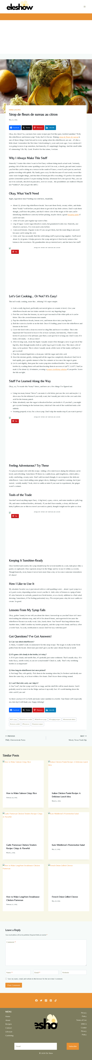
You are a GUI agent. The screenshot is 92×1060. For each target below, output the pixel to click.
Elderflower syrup (40, 719)
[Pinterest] (50, 1000)
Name (9, 972)
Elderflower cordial (26, 719)
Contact (8, 1028)
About (7, 1020)
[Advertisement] (46, 37)
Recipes (18, 110)
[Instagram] (46, 1000)
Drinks (11, 110)
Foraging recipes (54, 719)
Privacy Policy (84, 1014)
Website (65, 972)
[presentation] (23, 774)
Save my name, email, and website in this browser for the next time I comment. (35, 979)
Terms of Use (81, 1020)
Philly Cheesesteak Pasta (15, 738)
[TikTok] (55, 1000)
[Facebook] (36, 1000)
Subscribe (73, 1046)
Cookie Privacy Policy (84, 1031)
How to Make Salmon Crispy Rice (21, 793)
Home (7, 1016)
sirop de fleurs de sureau (68, 137)
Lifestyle (8, 1032)
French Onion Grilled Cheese (65, 896)
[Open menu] (84, 6)
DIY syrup (13, 719)
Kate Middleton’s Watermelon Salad (68, 845)
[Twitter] (41, 1000)
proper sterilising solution (57, 369)
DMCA (84, 1024)
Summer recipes (37, 724)
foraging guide (73, 214)
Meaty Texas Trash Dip (78, 738)
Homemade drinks (69, 719)
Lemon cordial (15, 724)
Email (37, 972)
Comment (11, 942)
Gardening (9, 1035)
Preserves (25, 724)
